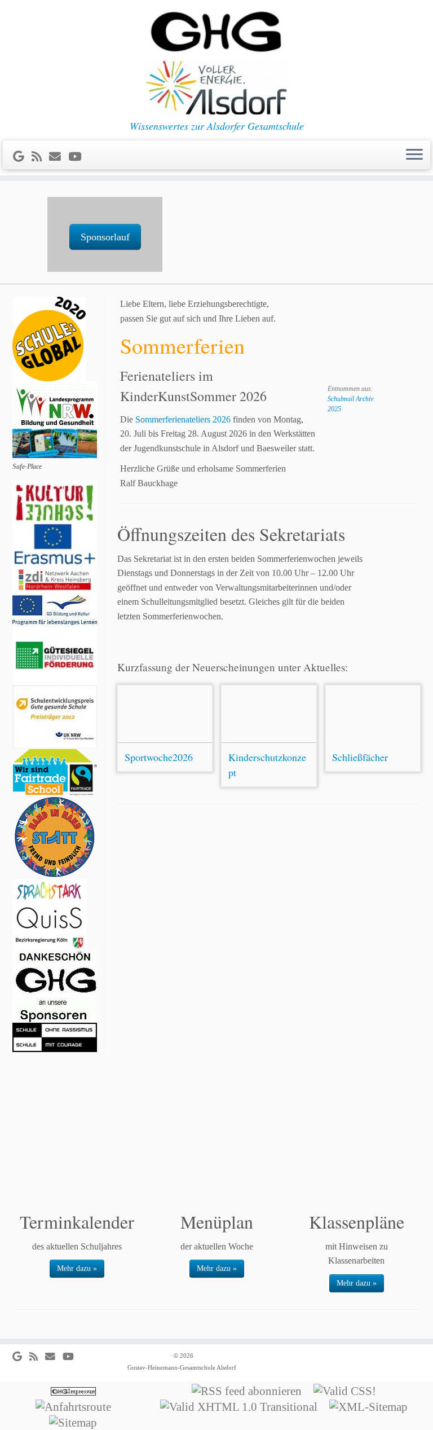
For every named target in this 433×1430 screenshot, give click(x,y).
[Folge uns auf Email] (58, 156)
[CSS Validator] (348, 1389)
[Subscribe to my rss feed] (40, 156)
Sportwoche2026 (159, 757)
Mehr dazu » (77, 1268)
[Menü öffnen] (414, 155)
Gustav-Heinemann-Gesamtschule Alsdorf (181, 1367)
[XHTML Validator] (242, 1405)
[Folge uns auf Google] (22, 156)
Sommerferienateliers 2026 (183, 419)
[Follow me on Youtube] (78, 156)
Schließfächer (360, 757)
